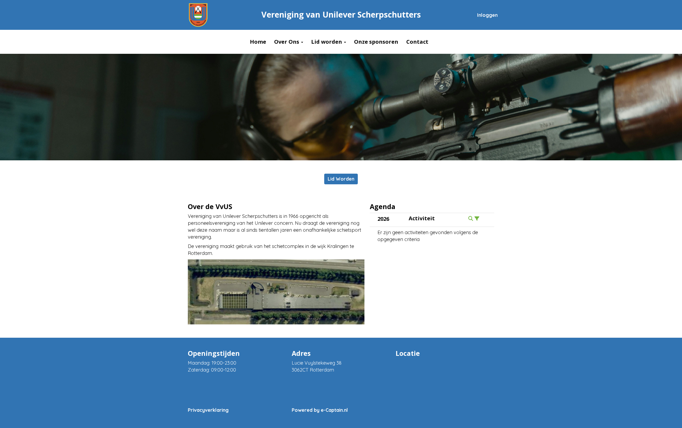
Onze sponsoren (376, 41)
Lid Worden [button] (341, 179)
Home (258, 41)
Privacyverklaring (208, 410)
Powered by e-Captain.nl (320, 410)
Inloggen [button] (487, 15)
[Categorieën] (476, 218)
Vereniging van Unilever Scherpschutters (341, 14)
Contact (417, 41)
